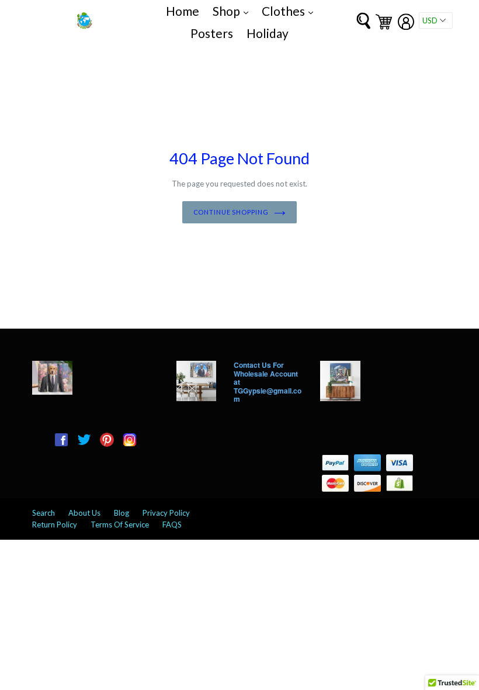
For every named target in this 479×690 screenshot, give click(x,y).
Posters (211, 33)
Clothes (290, 10)
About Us (84, 513)
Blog (121, 513)
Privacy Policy (166, 513)
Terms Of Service (120, 524)
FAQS (172, 524)
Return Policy (54, 524)
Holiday (268, 33)
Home (182, 11)
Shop (233, 10)
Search (43, 513)
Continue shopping (231, 212)
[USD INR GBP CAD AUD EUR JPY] (436, 20)
